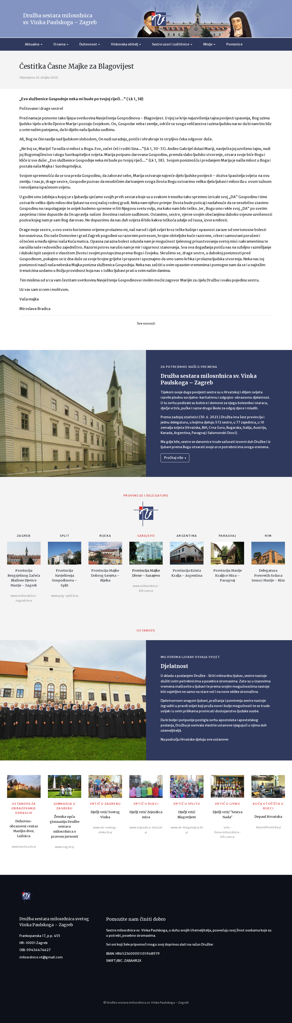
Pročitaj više (174, 458)
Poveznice (234, 44)
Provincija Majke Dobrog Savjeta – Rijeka (105, 575)
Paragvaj (227, 536)
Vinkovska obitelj (124, 44)
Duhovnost (88, 44)
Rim (268, 536)
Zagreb (24, 536)
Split (64, 536)
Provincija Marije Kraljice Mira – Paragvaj (227, 575)
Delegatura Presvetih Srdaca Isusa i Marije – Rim (268, 575)
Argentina (187, 536)
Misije (207, 44)
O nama (59, 44)
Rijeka (105, 536)
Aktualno (32, 44)
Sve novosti (146, 323)
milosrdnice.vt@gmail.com (41, 957)
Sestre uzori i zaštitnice (170, 44)
